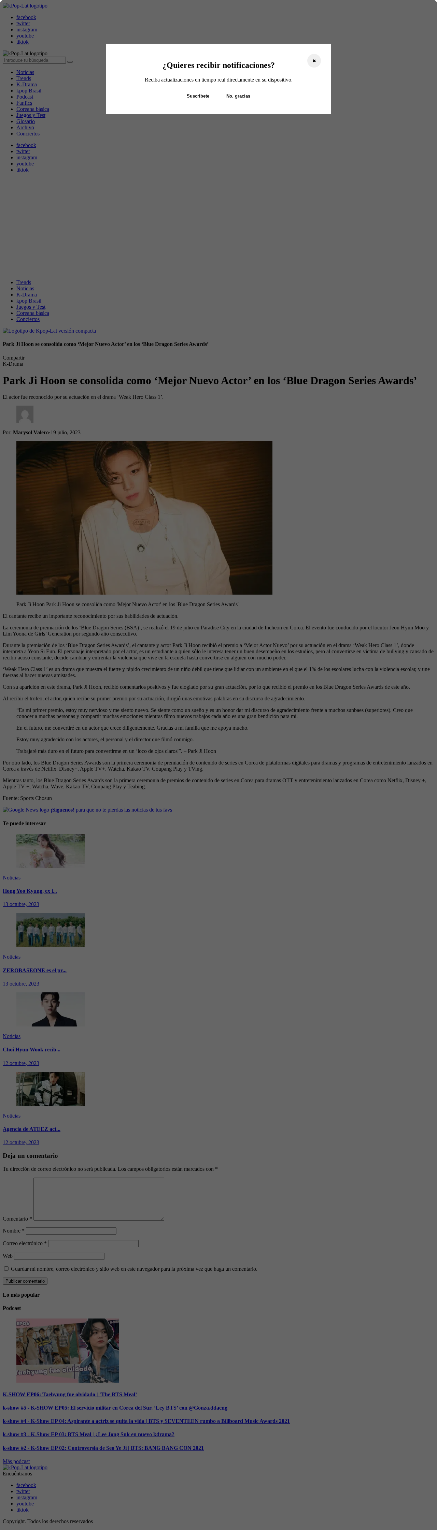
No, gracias (238, 96)
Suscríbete (198, 96)
